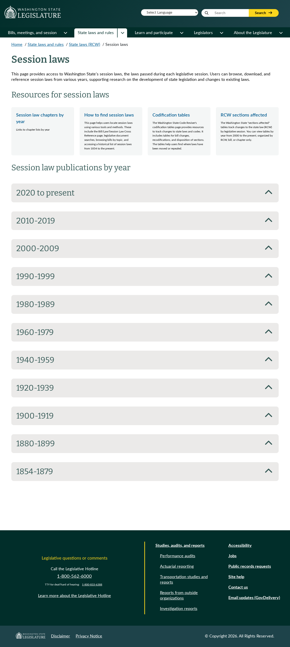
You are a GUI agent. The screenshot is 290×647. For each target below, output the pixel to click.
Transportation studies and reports (184, 580)
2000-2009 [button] (37, 248)
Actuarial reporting (177, 567)
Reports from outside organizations (179, 595)
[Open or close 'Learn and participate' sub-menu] (181, 32)
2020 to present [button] (45, 193)
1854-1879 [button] (34, 471)
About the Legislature (253, 33)
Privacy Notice (89, 636)
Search (261, 13)
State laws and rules (96, 33)
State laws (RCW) (84, 45)
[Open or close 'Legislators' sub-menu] (221, 32)
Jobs (232, 556)
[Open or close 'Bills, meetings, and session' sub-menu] (65, 32)
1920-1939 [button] (35, 388)
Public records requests (249, 567)
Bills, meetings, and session (32, 33)
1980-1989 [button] (35, 304)
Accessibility (240, 546)
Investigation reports (178, 609)
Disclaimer (60, 636)
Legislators (203, 33)
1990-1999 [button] (35, 276)
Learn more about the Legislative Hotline (74, 596)
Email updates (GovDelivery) (254, 598)
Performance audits (177, 556)
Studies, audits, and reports (180, 546)
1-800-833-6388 (92, 584)
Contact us (238, 587)
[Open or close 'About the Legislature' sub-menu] (280, 32)
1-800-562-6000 (74, 576)
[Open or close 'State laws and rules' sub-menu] (122, 32)
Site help (236, 577)
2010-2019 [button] (35, 221)
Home (16, 45)
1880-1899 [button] (35, 443)
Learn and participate (154, 33)
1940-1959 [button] (35, 360)
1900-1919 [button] (35, 416)
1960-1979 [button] (35, 332)
